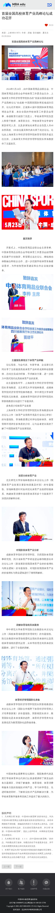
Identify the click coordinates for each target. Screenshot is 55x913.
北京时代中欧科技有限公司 (32, 910)
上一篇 (7, 866)
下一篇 (19, 866)
